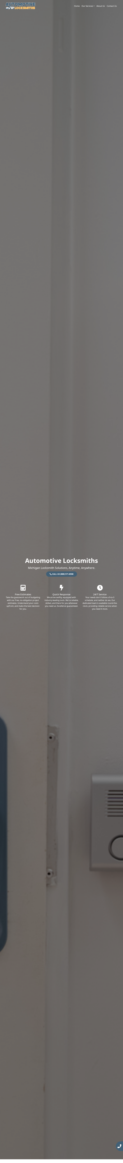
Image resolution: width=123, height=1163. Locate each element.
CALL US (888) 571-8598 (62, 574)
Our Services (87, 6)
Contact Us (112, 6)
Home (77, 6)
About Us (100, 6)
